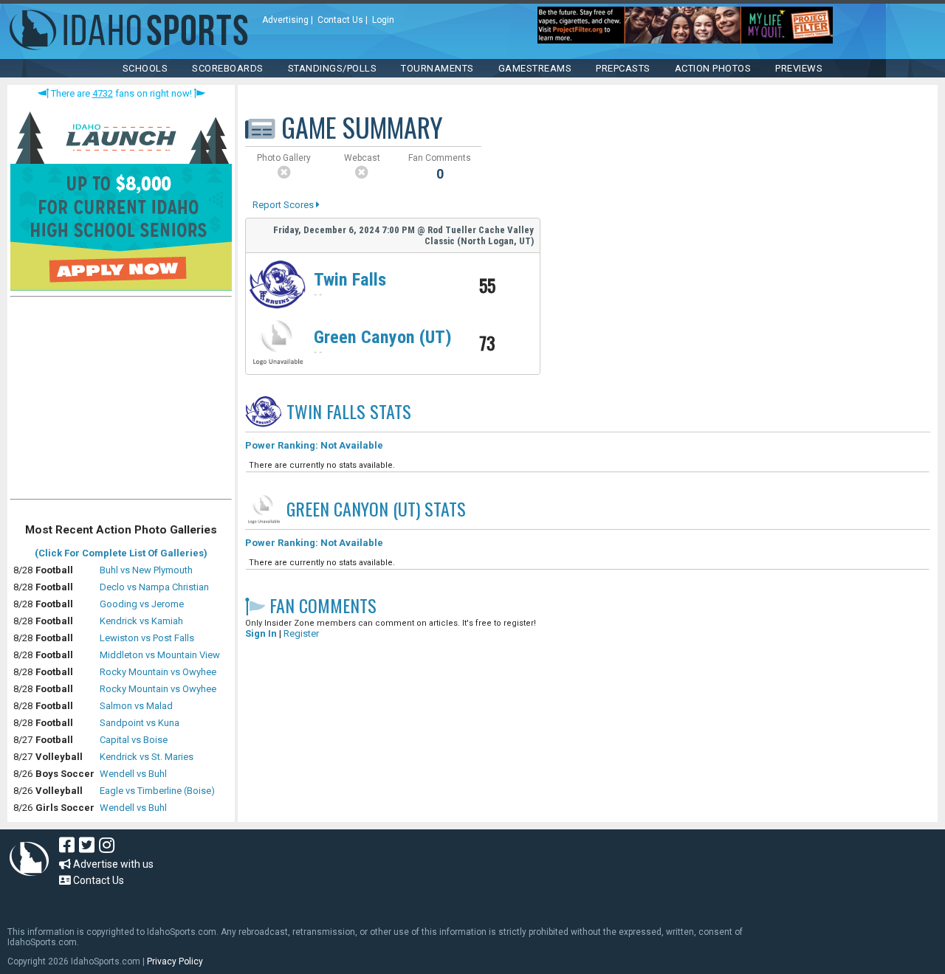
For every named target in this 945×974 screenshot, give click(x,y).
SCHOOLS (145, 68)
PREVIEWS (798, 68)
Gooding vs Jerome (142, 603)
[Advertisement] (121, 401)
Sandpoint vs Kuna (139, 722)
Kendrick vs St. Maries (146, 756)
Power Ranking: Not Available (314, 445)
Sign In (261, 633)
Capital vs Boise (134, 739)
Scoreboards (228, 68)
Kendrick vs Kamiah (141, 620)
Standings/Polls (332, 68)
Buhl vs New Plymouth (146, 570)
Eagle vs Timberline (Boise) (157, 790)
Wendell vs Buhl (133, 773)
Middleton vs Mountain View (160, 654)
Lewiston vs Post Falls (147, 637)
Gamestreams (535, 68)
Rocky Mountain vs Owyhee (158, 671)
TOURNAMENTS (437, 68)
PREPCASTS (623, 68)
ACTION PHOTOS (713, 68)
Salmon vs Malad (136, 705)
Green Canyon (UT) (383, 337)
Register (301, 633)
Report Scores (284, 204)
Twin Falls (350, 279)
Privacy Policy (175, 961)
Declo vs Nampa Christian (154, 587)
